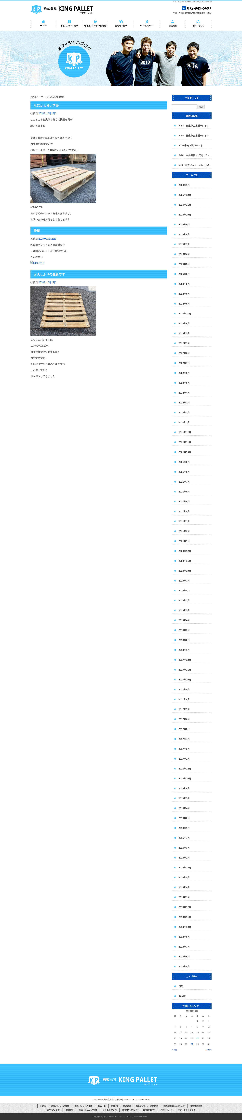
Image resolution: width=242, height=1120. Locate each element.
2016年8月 (184, 788)
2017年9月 (184, 689)
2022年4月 (184, 392)
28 (192, 1044)
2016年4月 (184, 808)
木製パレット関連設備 (121, 1106)
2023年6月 (184, 323)
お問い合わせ (199, 24)
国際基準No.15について (174, 1106)
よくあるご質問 (110, 1110)
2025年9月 (184, 224)
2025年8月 (184, 234)
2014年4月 (184, 887)
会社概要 (173, 24)
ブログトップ (192, 98)
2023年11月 (185, 313)
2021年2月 (184, 531)
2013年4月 (184, 966)
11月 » (209, 1050)
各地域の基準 (121, 24)
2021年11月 (185, 442)
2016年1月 (184, 828)
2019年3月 (184, 580)
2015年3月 (184, 847)
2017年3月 (184, 749)
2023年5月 (184, 333)
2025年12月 (185, 195)
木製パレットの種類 (69, 24)
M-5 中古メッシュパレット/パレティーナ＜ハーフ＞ (195, 165)
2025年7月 (184, 244)
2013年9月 (184, 937)
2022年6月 (184, 373)
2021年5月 (184, 501)
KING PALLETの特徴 (88, 1110)
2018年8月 (184, 590)
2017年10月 (185, 679)
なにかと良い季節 (46, 105)
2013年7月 (184, 946)
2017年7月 (184, 709)
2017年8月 (184, 699)
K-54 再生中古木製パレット (194, 135)
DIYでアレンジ (147, 24)
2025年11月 (185, 204)
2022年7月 (184, 363)
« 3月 (174, 1050)
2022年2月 (184, 412)
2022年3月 (184, 402)
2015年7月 (184, 838)
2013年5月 (184, 956)
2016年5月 (184, 798)
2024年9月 (184, 284)
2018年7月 (184, 600)
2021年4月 (184, 511)
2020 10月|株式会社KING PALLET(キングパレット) (192, 1)
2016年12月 (185, 768)
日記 (181, 986)
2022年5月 (184, 383)
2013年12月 (185, 907)
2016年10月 (185, 778)
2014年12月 (185, 867)
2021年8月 (184, 472)
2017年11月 (185, 669)
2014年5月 (184, 877)
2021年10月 (185, 452)
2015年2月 (184, 857)
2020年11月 (185, 561)
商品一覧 (102, 1106)
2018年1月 (184, 650)
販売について (149, 1110)
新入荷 (182, 996)
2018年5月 (184, 610)
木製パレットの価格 (83, 1106)
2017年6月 (184, 719)
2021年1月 (184, 541)
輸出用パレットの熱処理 (95, 24)
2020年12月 (185, 551)
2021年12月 (185, 432)
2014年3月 (184, 897)
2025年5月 (184, 264)
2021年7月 (184, 481)
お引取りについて (130, 1110)
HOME (43, 24)
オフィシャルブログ (187, 1110)
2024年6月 (184, 293)
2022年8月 (184, 353)
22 (197, 1038)
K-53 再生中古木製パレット (194, 125)
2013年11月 (185, 917)
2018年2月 (184, 640)
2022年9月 (184, 343)
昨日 (37, 230)
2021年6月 (184, 491)
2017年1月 (184, 758)
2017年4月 (184, 739)
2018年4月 (184, 620)
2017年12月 (185, 660)
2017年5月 (184, 729)
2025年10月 (185, 214)
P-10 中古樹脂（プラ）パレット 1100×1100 (195, 155)
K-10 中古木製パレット (191, 145)
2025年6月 (184, 254)
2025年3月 (184, 274)
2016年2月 (184, 818)
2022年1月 (184, 422)
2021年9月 (184, 462)
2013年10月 (185, 927)
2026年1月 (184, 185)
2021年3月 (184, 521)
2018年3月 (184, 630)
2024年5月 (184, 303)
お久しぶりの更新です (49, 274)
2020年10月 (185, 570)
